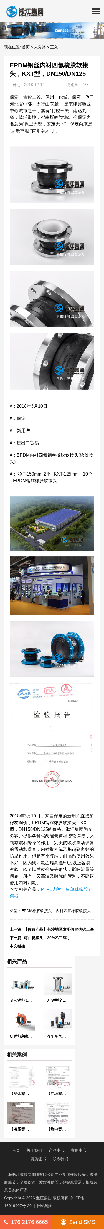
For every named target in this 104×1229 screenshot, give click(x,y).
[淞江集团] (22, 11)
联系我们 (60, 1159)
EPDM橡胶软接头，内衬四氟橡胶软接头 (56, 910)
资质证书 (38, 1159)
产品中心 (56, 1150)
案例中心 (79, 1150)
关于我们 (34, 1150)
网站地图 (45, 1205)
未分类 (40, 47)
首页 (26, 47)
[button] (96, 11)
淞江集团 (44, 1198)
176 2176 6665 (29, 1222)
